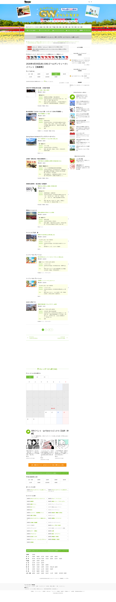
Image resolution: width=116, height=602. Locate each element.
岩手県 (42, 556)
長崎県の (36, 498)
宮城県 (33, 556)
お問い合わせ (49, 591)
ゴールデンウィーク (42, 586)
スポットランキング (72, 30)
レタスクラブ (27, 588)
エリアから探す (32, 30)
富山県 (38, 562)
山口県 (42, 569)
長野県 (38, 560)
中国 (72, 27)
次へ (50, 329)
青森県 (38, 556)
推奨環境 (44, 591)
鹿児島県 (47, 76)
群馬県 (51, 558)
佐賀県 (47, 74)
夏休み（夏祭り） (53, 586)
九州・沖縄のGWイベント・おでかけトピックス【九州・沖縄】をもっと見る (47, 465)
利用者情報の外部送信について (79, 591)
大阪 (69, 27)
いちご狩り (33, 586)
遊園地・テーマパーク (85, 30)
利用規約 (32, 591)
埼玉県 (47, 558)
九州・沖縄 (79, 27)
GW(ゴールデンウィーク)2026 (32, 27)
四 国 (27, 571)
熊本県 (64, 74)
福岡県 (38, 74)
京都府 (38, 567)
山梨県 (33, 560)
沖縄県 (56, 76)
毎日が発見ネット (55, 588)
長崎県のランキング (36, 490)
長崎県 (56, 479)
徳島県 (42, 571)
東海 (57, 27)
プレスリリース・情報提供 (56, 591)
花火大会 (47, 586)
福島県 (56, 556)
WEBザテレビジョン (40, 588)
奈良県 (47, 567)
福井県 (42, 562)
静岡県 (47, 564)
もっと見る (86, 64)
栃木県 (56, 558)
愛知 (60, 27)
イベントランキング (59, 30)
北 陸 (27, 562)
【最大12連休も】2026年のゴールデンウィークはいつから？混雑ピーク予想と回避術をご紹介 (49, 49)
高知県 (47, 571)
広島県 (33, 569)
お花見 (37, 586)
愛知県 (33, 564)
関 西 (27, 567)
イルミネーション (62, 586)
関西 (66, 27)
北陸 (63, 27)
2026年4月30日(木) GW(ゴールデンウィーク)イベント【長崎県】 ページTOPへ (54, 578)
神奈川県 (38, 558)
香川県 (33, 571)
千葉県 (42, 558)
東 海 (27, 564)
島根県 (51, 569)
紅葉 (57, 586)
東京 (50, 27)
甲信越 (53, 27)
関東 (47, 27)
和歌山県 (52, 567)
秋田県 (47, 556)
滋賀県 (56, 567)
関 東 (27, 558)
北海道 (41, 27)
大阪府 (33, 567)
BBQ (50, 47)
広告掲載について (67, 591)
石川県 (33, 562)
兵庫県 (42, 567)
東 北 (27, 556)
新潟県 (42, 560)
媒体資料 (62, 591)
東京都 (33, 558)
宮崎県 (38, 76)
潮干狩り (40, 47)
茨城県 (60, 558)
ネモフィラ (34, 47)
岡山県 (38, 569)
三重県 (42, 564)
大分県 (30, 76)
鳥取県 (47, 569)
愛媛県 (38, 571)
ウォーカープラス (27, 586)
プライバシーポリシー (38, 591)
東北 (44, 27)
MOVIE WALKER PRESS (47, 588)
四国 (75, 27)
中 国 (27, 569)
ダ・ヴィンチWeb (33, 588)
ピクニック (45, 47)
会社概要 (72, 591)
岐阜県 (38, 564)
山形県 (51, 556)
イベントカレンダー (45, 30)
